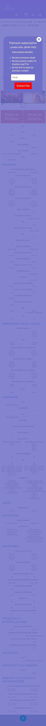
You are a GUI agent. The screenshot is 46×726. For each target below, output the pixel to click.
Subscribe (23, 85)
